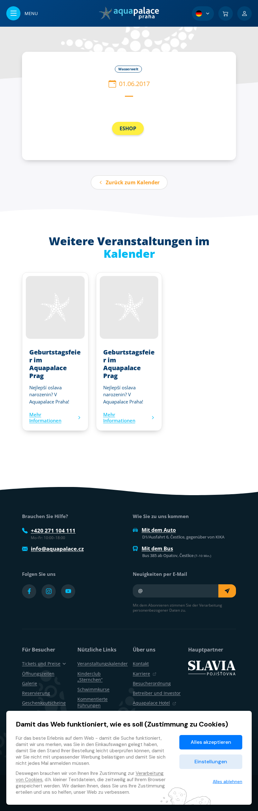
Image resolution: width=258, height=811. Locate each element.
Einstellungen (210, 761)
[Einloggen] (244, 13)
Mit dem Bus (157, 548)
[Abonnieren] (227, 590)
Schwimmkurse (93, 689)
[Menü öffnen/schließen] (22, 13)
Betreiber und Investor (157, 693)
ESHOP (128, 128)
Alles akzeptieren (211, 742)
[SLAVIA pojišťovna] (211, 667)
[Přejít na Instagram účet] (49, 591)
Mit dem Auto (159, 530)
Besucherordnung (152, 683)
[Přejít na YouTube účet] (68, 591)
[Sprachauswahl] (203, 13)
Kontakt (141, 664)
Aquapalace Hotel (151, 703)
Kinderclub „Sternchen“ (90, 677)
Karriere (141, 674)
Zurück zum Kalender (133, 182)
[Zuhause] (129, 13)
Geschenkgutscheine (44, 703)
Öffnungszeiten (38, 674)
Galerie (29, 683)
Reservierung (36, 693)
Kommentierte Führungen (92, 702)
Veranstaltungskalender (102, 664)
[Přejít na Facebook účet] (29, 591)
